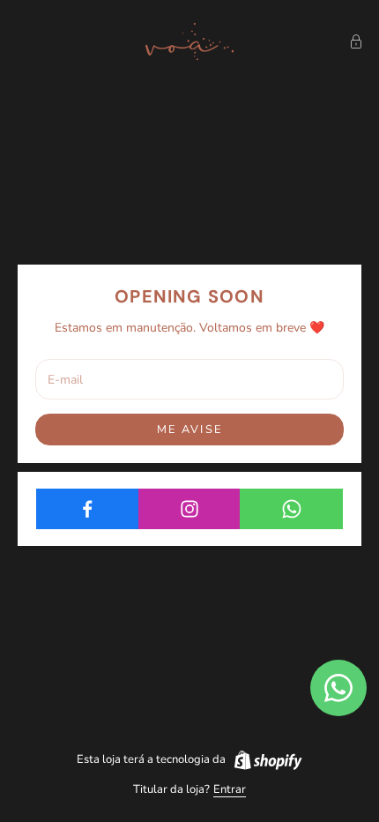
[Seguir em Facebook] (87, 508)
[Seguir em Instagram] (190, 508)
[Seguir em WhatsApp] (291, 508)
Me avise (189, 429)
